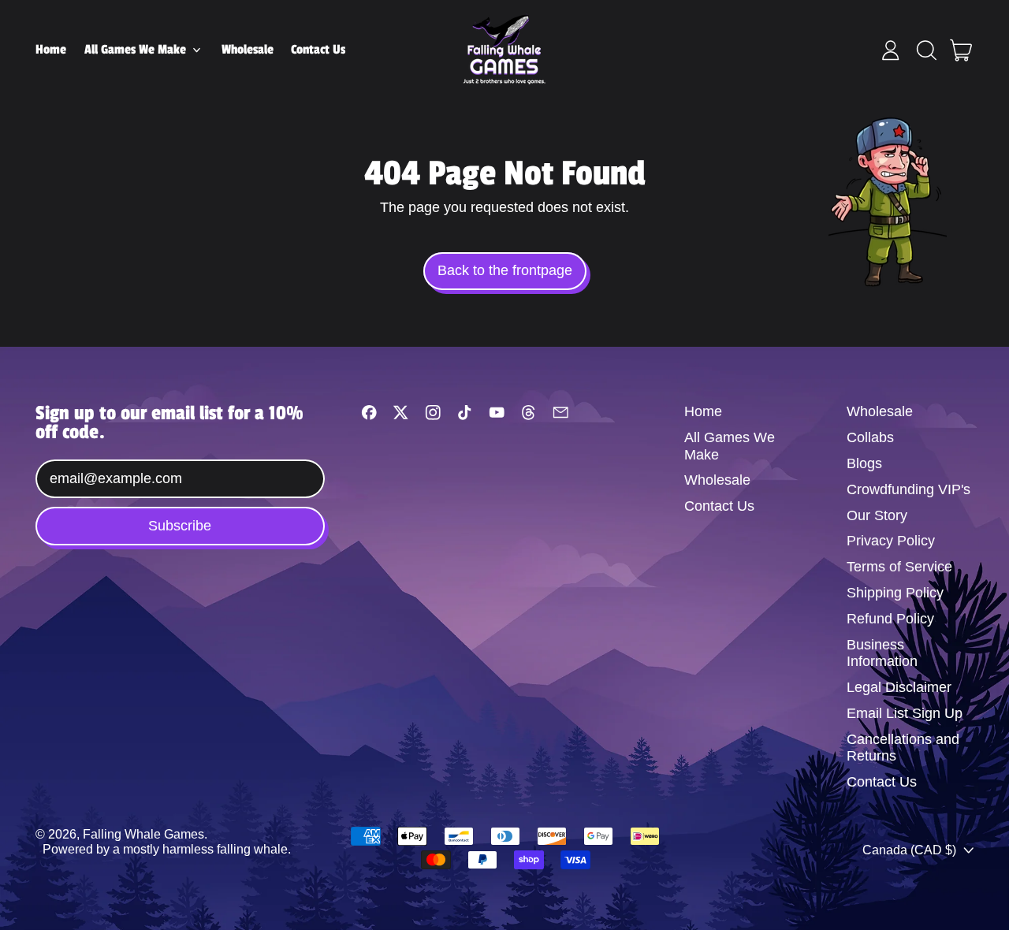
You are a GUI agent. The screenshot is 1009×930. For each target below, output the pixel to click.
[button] (926, 50)
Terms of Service (899, 567)
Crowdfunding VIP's (908, 489)
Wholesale (248, 50)
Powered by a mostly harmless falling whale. (167, 849)
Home (50, 50)
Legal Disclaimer (899, 687)
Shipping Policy (895, 593)
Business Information (882, 653)
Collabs (870, 437)
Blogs (864, 463)
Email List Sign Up (904, 713)
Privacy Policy (891, 541)
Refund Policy (890, 619)
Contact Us (318, 50)
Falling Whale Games (143, 834)
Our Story (877, 515)
